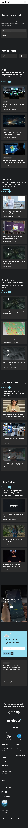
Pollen (17, 748)
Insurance (4, 773)
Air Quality (18, 750)
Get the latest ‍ (11, 641)
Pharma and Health (6, 771)
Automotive (4, 778)
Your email (5, 645)
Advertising (4, 769)
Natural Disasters (20, 755)
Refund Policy (5, 815)
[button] (14, 35)
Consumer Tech (5, 775)
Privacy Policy (5, 810)
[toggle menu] (25, 2)
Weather (18, 753)
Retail (3, 780)
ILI (16, 757)
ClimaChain (4, 750)
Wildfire (18, 760)
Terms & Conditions (6, 812)
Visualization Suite (6, 748)
